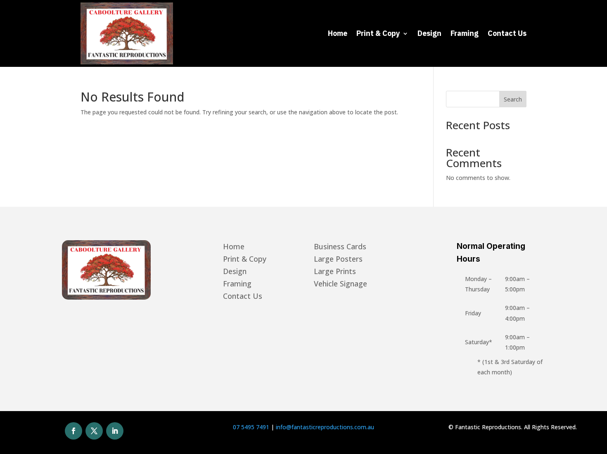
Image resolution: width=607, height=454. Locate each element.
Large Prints (335, 272)
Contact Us (507, 33)
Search (513, 99)
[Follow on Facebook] (73, 431)
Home (337, 33)
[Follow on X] (94, 431)
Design (429, 33)
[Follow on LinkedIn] (114, 431)
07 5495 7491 (251, 427)
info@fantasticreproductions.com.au (325, 427)
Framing (465, 33)
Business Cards (340, 247)
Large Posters (338, 260)
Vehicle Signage (340, 284)
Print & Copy (378, 33)
